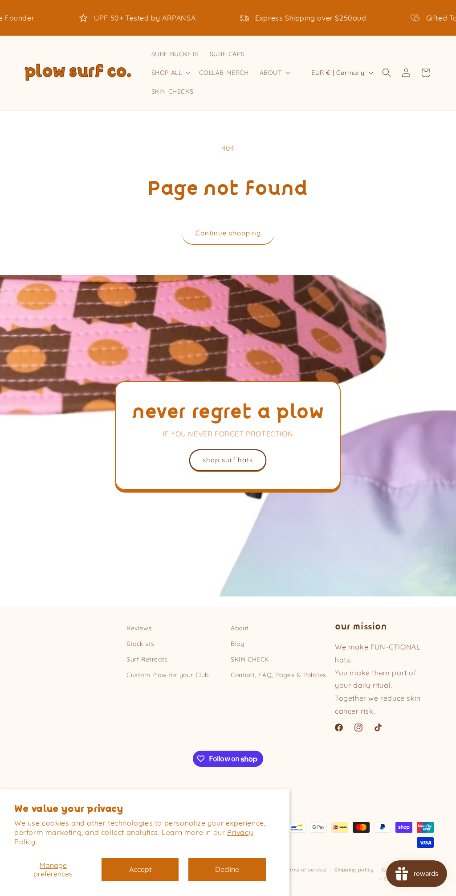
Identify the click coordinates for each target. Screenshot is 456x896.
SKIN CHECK (250, 659)
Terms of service (305, 870)
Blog (237, 644)
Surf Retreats (147, 659)
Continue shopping (228, 233)
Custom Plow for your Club (167, 675)
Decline (227, 869)
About (240, 628)
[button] (170, 72)
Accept (140, 869)
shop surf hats (228, 460)
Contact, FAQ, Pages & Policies (278, 675)
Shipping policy (354, 870)
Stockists (140, 644)
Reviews (139, 628)
